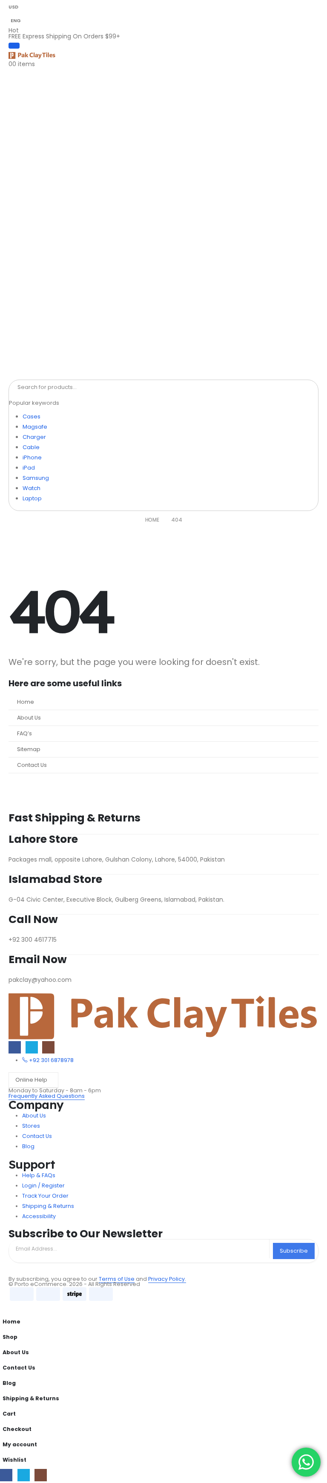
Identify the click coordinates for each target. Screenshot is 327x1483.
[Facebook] (15, 1047)
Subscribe (294, 1250)
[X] (32, 1047)
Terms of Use (117, 1279)
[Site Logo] (32, 55)
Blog (9, 1383)
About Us (29, 717)
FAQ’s (24, 733)
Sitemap (28, 749)
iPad (29, 468)
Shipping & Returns (31, 1398)
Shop (10, 1337)
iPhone (32, 457)
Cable (31, 447)
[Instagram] (48, 1047)
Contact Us (32, 765)
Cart (9, 1413)
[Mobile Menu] (14, 46)
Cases (31, 416)
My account (20, 1444)
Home (25, 701)
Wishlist (14, 1459)
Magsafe (35, 427)
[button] (5, 1308)
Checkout (17, 1429)
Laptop (32, 498)
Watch (31, 488)
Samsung (36, 478)
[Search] (102, 387)
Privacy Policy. (167, 1279)
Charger (34, 437)
